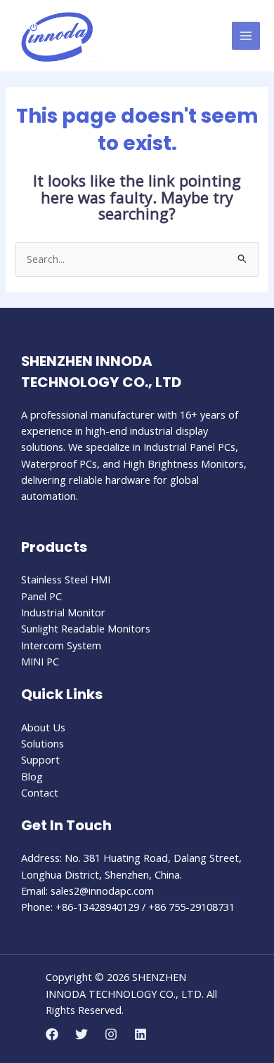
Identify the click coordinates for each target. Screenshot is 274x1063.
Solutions (42, 743)
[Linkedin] (140, 1034)
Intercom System (61, 645)
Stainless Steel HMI (65, 579)
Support (40, 759)
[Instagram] (111, 1034)
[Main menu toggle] (246, 36)
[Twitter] (81, 1034)
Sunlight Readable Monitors (85, 628)
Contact (39, 792)
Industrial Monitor (63, 612)
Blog (32, 776)
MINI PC (40, 661)
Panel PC (41, 596)
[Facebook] (52, 1034)
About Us (43, 727)
